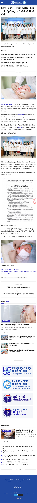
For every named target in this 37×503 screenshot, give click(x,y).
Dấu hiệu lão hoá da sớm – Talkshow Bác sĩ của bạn (15, 464)
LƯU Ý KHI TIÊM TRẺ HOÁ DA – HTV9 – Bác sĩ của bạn (14, 66)
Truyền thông (6, 320)
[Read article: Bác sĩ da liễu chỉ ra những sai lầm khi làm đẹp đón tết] (18, 314)
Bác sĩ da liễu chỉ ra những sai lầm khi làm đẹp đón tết (15, 325)
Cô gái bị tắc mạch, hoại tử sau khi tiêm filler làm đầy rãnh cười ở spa (18, 54)
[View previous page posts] (17, 71)
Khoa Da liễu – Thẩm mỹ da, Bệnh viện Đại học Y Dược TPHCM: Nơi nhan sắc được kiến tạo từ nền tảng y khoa (22, 338)
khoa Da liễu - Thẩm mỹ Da (20, 277)
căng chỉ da (8, 277)
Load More (18, 359)
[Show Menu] (2, 2)
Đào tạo (18, 479)
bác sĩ (20, 127)
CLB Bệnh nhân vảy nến (13, 482)
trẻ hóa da (21, 114)
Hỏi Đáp (26, 482)
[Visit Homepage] (18, 2)
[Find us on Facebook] (15, 498)
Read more (6, 332)
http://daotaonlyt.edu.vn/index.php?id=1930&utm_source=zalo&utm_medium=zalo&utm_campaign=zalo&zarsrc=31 (18, 272)
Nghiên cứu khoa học (26, 479)
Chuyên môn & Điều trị (9, 479)
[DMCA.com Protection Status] (18, 494)
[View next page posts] (20, 71)
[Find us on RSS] (20, 498)
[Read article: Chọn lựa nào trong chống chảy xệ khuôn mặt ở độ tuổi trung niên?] (4, 345)
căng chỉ (31, 117)
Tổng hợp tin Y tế (6, 430)
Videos (21, 482)
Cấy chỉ (3, 104)
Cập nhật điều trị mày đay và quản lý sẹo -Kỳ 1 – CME (14, 63)
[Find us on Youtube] (18, 498)
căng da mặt (9, 104)
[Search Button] (35, 2)
